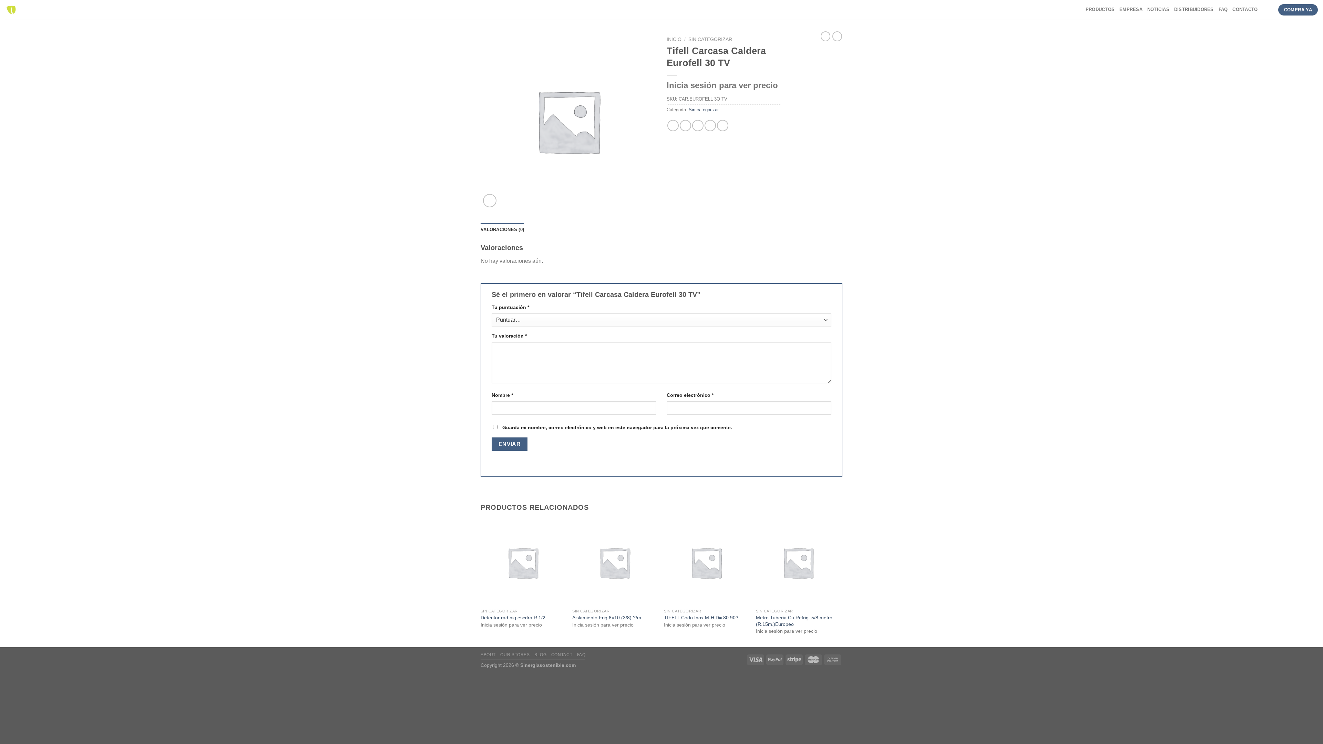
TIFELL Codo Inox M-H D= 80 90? (701, 617)
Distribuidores (1194, 9)
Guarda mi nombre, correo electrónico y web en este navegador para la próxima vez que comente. (617, 427)
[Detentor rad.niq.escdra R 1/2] (523, 562)
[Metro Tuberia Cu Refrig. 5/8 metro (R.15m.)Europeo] (798, 562)
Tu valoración (509, 336)
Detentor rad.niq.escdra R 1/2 (513, 617)
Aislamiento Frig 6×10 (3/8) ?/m (606, 617)
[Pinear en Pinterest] (710, 125)
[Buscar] (1265, 9)
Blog (540, 654)
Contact (561, 654)
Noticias (1158, 9)
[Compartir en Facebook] (673, 125)
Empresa (1130, 9)
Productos (1100, 9)
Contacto (1245, 9)
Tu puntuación (510, 307)
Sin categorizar (710, 39)
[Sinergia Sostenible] (11, 10)
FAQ (1223, 9)
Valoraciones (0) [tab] (502, 229)
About (488, 654)
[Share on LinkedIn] (722, 125)
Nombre (502, 395)
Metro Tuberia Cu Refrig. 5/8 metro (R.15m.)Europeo (794, 621)
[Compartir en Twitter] (685, 125)
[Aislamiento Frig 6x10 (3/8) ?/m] (614, 562)
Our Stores (515, 654)
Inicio (674, 39)
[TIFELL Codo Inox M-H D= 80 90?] (706, 562)
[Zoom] (489, 200)
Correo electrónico (690, 395)
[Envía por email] (698, 125)
